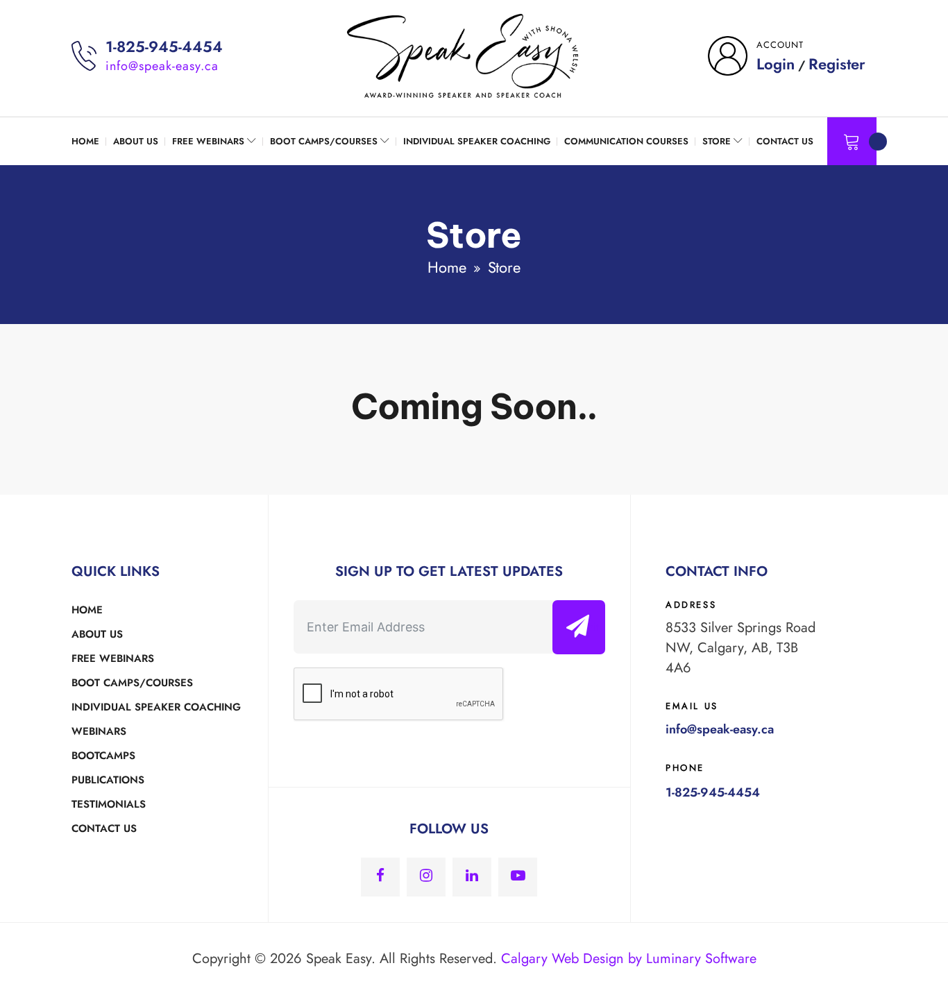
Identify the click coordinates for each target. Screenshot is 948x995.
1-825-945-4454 (164, 46)
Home (447, 267)
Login (775, 64)
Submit (583, 627)
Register (837, 64)
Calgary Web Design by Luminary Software (628, 959)
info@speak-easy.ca (162, 66)
